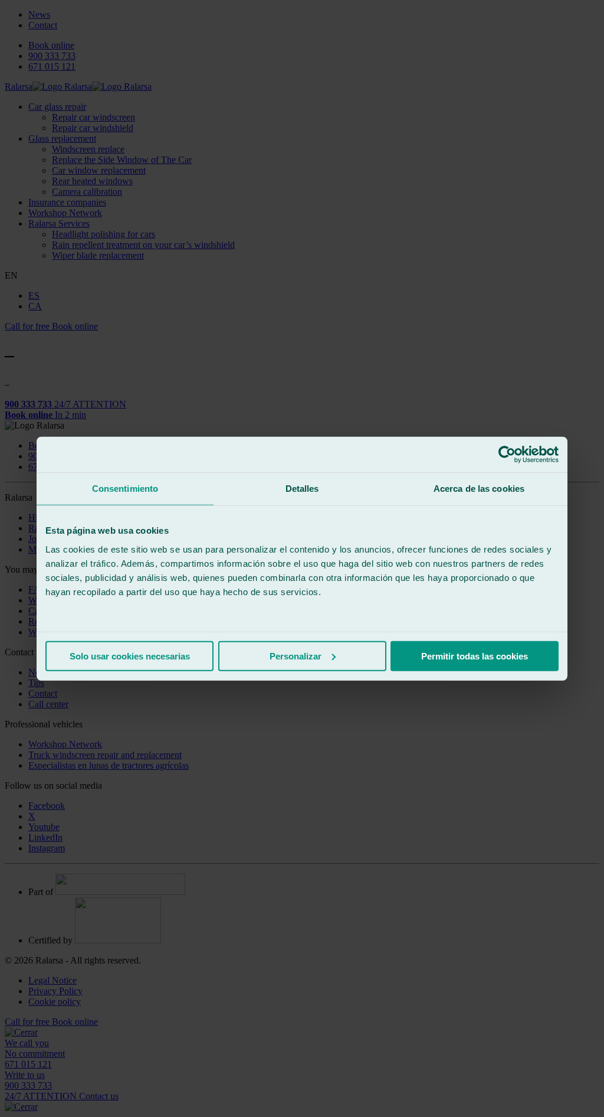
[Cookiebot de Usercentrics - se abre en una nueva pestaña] (507, 454)
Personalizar (295, 656)
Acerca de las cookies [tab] (479, 489)
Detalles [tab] (302, 489)
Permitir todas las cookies (474, 656)
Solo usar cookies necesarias (130, 656)
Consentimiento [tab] (125, 489)
